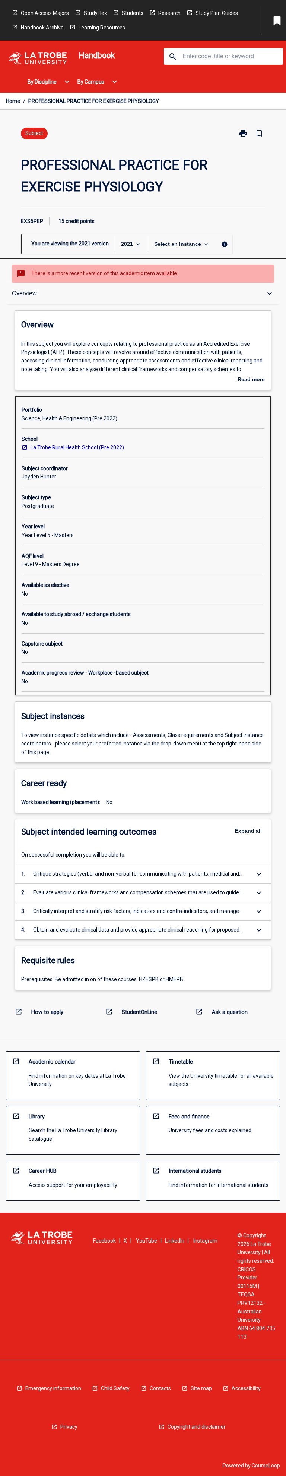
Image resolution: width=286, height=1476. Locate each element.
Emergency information (53, 1388)
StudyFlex (95, 13)
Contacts (160, 1388)
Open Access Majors (45, 13)
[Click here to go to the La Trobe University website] (38, 59)
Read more (251, 380)
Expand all (248, 831)
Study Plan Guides (217, 13)
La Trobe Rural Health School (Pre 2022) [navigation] (77, 447)
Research (169, 13)
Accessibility (246, 1388)
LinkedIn (174, 1241)
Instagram (205, 1241)
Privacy (68, 1427)
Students (132, 13)
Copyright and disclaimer (197, 1427)
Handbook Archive (42, 28)
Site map (201, 1388)
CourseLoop (266, 1466)
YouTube (146, 1241)
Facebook (104, 1241)
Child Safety (115, 1388)
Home (13, 101)
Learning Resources (102, 28)
